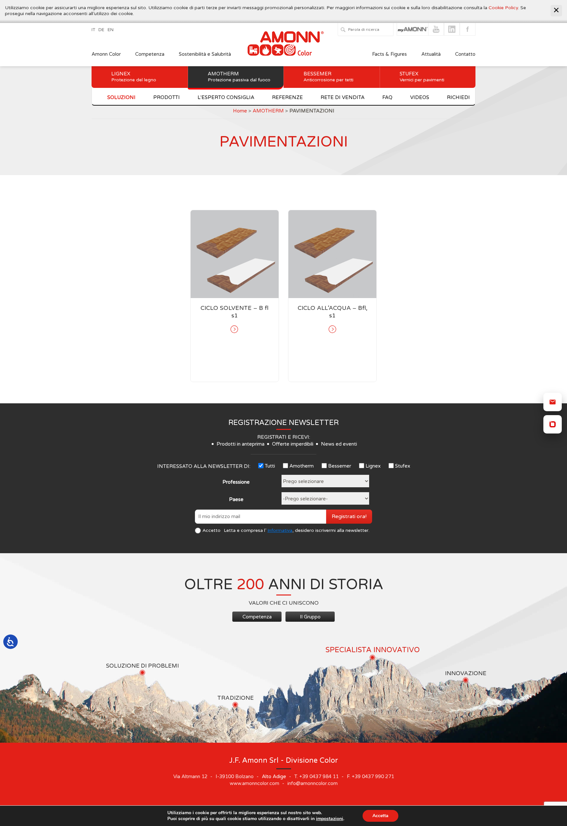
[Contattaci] (552, 402)
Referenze (287, 97)
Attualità (431, 54)
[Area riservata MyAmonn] (552, 424)
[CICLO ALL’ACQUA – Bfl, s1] (332, 329)
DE (101, 29)
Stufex (422, 77)
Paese (236, 499)
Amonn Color (106, 54)
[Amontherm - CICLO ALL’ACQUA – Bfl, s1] (332, 254)
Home (240, 111)
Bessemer (328, 77)
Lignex (133, 77)
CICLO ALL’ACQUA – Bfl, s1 (333, 312)
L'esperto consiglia (226, 97)
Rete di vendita (343, 97)
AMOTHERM (268, 111)
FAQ (387, 97)
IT (93, 29)
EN (111, 29)
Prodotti (166, 97)
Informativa (279, 530)
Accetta (380, 816)
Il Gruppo (310, 617)
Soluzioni (121, 97)
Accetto (211, 530)
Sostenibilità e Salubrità (205, 54)
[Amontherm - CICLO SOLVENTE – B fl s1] (235, 254)
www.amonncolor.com (254, 783)
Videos (419, 97)
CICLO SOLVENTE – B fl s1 (234, 312)
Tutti (270, 466)
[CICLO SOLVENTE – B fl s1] (235, 329)
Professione (236, 482)
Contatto (465, 54)
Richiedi (458, 97)
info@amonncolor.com (312, 783)
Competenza (149, 54)
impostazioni (329, 819)
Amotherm (239, 77)
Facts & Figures (389, 54)
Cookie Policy (503, 7)
